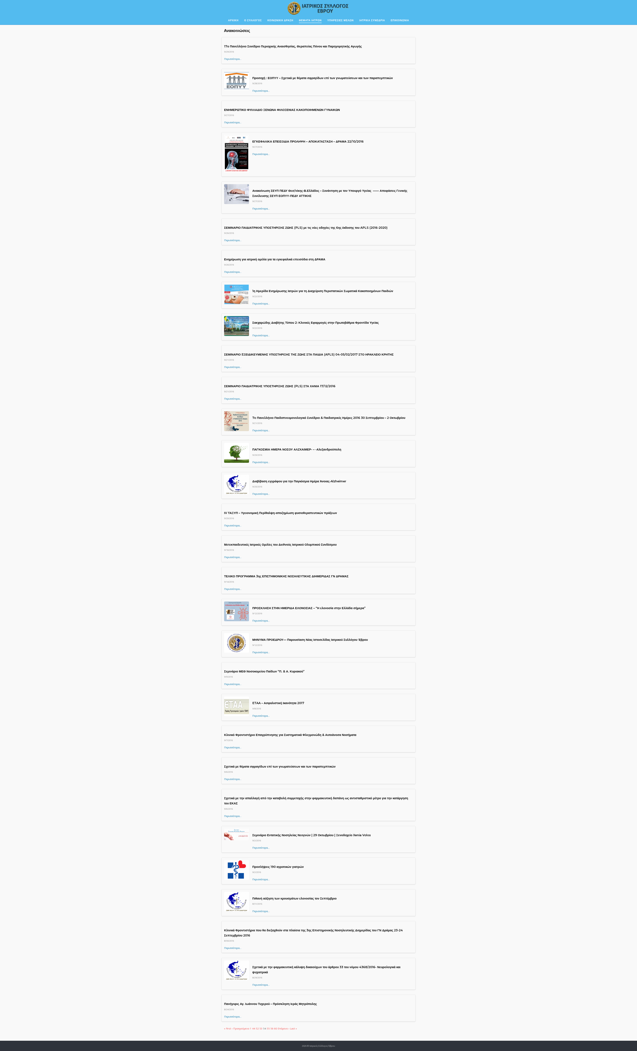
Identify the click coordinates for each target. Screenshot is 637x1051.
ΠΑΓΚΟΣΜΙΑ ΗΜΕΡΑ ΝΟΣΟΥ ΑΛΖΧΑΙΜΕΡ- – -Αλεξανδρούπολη (296, 449)
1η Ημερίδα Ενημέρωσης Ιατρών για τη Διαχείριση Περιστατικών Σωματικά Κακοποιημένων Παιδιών (322, 291)
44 (253, 1028)
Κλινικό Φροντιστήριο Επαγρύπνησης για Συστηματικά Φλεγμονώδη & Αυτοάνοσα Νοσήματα (290, 735)
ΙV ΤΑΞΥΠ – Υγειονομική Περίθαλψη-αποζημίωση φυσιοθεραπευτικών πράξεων (280, 513)
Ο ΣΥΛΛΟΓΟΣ (253, 20)
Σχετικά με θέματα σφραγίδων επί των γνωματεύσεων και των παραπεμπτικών (280, 766)
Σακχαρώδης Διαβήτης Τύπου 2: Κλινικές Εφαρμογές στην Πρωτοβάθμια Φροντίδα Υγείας (315, 323)
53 (260, 1028)
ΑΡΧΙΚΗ (233, 20)
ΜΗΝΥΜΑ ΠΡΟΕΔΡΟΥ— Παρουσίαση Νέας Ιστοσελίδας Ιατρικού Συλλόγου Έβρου (310, 640)
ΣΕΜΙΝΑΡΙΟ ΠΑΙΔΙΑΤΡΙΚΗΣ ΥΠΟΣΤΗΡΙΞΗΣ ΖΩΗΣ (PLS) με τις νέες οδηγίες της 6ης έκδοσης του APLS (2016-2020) (306, 228)
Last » (293, 1028)
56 (271, 1028)
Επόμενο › (283, 1028)
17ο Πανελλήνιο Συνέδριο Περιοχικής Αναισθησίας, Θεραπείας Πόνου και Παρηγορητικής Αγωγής (293, 46)
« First (227, 1028)
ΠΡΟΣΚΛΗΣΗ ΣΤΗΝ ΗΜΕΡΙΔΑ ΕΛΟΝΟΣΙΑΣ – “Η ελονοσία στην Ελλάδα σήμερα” (309, 608)
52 (257, 1028)
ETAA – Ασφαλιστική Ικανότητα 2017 (278, 703)
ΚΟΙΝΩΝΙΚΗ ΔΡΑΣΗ (280, 20)
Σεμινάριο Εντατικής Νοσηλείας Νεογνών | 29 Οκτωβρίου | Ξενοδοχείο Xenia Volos (311, 835)
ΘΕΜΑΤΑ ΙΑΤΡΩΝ (310, 20)
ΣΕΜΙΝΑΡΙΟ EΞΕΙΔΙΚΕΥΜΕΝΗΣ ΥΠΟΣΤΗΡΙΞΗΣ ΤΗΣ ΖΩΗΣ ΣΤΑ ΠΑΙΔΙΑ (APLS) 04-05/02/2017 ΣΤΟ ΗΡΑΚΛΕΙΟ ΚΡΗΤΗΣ (309, 354)
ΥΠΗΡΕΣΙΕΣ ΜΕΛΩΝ (340, 20)
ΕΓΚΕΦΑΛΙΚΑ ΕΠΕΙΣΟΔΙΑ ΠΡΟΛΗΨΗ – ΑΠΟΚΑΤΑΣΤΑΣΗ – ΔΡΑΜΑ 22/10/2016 (308, 141)
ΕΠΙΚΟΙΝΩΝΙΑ (400, 20)
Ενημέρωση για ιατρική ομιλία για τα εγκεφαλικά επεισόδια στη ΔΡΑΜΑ (274, 259)
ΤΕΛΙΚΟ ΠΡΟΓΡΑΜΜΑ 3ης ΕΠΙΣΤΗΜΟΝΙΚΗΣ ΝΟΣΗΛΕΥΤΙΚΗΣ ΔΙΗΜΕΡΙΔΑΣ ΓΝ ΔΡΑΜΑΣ (286, 576)
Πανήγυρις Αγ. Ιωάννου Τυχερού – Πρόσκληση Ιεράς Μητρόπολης (270, 1004)
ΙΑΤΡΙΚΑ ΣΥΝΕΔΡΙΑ (372, 20)
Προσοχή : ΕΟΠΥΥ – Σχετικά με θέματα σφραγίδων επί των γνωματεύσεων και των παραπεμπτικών (322, 78)
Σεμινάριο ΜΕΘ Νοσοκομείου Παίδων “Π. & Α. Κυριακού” (264, 671)
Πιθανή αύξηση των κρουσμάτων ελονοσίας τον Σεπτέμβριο (294, 898)
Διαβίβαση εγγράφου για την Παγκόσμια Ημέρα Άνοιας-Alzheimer (299, 481)
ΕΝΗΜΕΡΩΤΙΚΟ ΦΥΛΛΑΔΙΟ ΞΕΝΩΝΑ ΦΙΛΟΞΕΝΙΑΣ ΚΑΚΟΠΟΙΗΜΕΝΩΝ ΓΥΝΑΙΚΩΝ (282, 110)
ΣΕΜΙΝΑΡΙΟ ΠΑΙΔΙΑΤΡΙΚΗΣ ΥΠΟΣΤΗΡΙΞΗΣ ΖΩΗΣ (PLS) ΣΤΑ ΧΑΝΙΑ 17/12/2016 (279, 386)
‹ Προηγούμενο (240, 1028)
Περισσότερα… (232, 58)
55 (268, 1028)
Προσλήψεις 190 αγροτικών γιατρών (278, 867)
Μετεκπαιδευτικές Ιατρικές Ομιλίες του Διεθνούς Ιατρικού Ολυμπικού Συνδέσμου (280, 544)
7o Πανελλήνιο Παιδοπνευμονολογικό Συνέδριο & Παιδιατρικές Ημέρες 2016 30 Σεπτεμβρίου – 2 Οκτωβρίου (328, 418)
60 (275, 1028)
